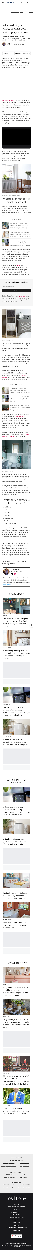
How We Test (16, 1214)
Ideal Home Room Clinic (8, 1187)
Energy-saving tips (8, 100)
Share (6, 53)
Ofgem (18, 265)
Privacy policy (16, 1220)
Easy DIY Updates (24, 1163)
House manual (5, 21)
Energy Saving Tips (24, 1166)
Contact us (16, 1209)
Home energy (15, 21)
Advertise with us (16, 1212)
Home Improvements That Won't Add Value (8, 1166)
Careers (16, 1225)
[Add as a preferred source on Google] (16, 1236)
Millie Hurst (11, 43)
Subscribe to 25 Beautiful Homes (24, 1188)
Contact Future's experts (16, 1207)
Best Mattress (9, 1174)
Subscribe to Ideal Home (8, 1184)
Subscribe (23, 2)
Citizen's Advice (19, 416)
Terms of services (20, 295)
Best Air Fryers (23, 1177)
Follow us (19, 53)
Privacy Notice (22, 296)
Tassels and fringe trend (17, 12)
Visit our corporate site (22, 1243)
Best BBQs (23, 1174)
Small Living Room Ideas (8, 1163)
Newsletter (27, 53)
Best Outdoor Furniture (9, 1177)
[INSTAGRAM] (15, 574)
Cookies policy (16, 1222)
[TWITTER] (12, 574)
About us (16, 1204)
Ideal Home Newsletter (24, 1184)
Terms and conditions (16, 1217)
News (23, 44)
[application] (16, 137)
